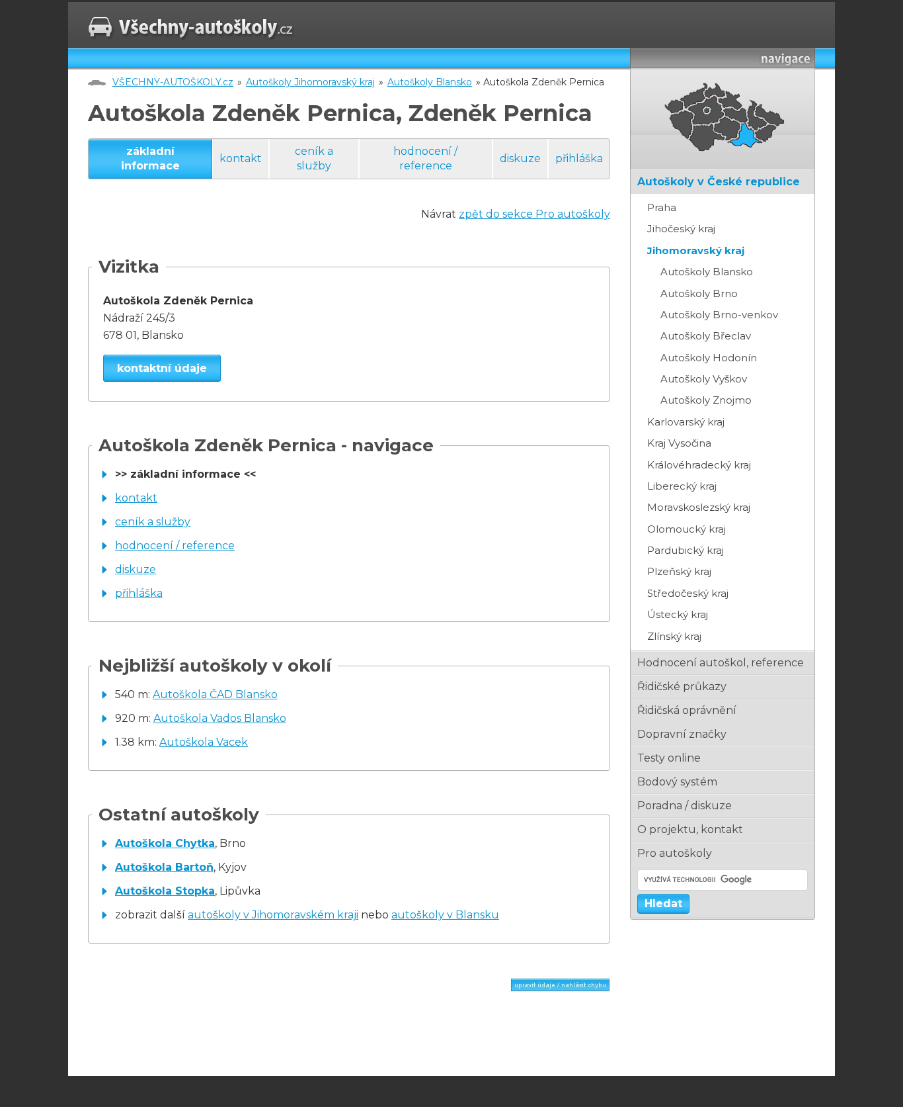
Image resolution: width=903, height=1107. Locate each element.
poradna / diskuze (684, 805)
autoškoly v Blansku (445, 914)
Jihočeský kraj (681, 228)
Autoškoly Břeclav (705, 336)
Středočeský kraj (687, 593)
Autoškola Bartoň (164, 867)
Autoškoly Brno (699, 293)
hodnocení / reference (425, 158)
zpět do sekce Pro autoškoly (534, 214)
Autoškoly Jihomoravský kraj (310, 82)
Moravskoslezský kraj (698, 507)
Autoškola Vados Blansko (219, 718)
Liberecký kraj (682, 486)
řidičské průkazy (681, 686)
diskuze (520, 158)
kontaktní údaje (162, 368)
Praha (661, 207)
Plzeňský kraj (679, 571)
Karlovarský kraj (686, 422)
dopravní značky (681, 734)
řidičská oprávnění (686, 710)
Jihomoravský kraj (695, 250)
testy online (669, 758)
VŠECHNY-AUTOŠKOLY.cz (172, 82)
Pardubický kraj (685, 550)
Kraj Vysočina (679, 443)
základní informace (150, 158)
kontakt (240, 158)
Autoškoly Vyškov (703, 379)
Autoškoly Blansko (429, 82)
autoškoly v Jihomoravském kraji (273, 914)
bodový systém (677, 781)
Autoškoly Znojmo (706, 400)
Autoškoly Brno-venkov (719, 314)
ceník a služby (314, 158)
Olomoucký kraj (686, 529)
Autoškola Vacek (203, 742)
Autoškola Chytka (165, 843)
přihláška (579, 158)
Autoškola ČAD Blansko (215, 694)
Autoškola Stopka (165, 891)
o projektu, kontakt (690, 829)
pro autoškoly (674, 853)
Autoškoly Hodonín (708, 357)
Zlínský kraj (674, 636)
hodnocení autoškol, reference (720, 662)
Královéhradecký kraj (699, 465)
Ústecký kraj (677, 614)
